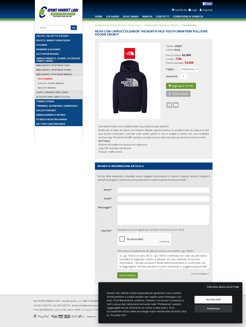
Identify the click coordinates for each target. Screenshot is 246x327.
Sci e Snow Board (47, 53)
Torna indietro (179, 93)
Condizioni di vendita (188, 16)
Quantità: (172, 76)
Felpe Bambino (45, 79)
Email (108, 198)
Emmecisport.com (59, 12)
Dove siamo (131, 16)
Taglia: (170, 69)
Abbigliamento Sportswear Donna (53, 70)
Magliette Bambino (47, 88)
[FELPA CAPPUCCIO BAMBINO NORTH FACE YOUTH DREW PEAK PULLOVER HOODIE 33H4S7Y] (129, 87)
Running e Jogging (48, 49)
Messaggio (105, 207)
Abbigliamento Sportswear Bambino (54, 74)
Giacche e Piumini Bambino (51, 83)
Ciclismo (41, 44)
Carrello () (180, 10)
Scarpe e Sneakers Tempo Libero (52, 92)
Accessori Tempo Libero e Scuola (53, 97)
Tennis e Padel (45, 101)
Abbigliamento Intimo (51, 114)
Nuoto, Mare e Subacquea (53, 40)
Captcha (106, 230)
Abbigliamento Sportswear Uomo (53, 65)
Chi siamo (112, 16)
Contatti (162, 16)
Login (194, 10)
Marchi (147, 16)
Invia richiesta (127, 275)
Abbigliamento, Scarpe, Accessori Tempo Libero (58, 59)
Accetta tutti (213, 299)
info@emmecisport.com (92, 305)
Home (98, 16)
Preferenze (213, 308)
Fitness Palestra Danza (51, 119)
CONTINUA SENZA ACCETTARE (223, 287)
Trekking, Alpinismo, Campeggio (57, 105)
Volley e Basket (46, 110)
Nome (108, 189)
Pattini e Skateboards (50, 123)
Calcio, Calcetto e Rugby (52, 35)
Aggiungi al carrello (182, 85)
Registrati (207, 10)
